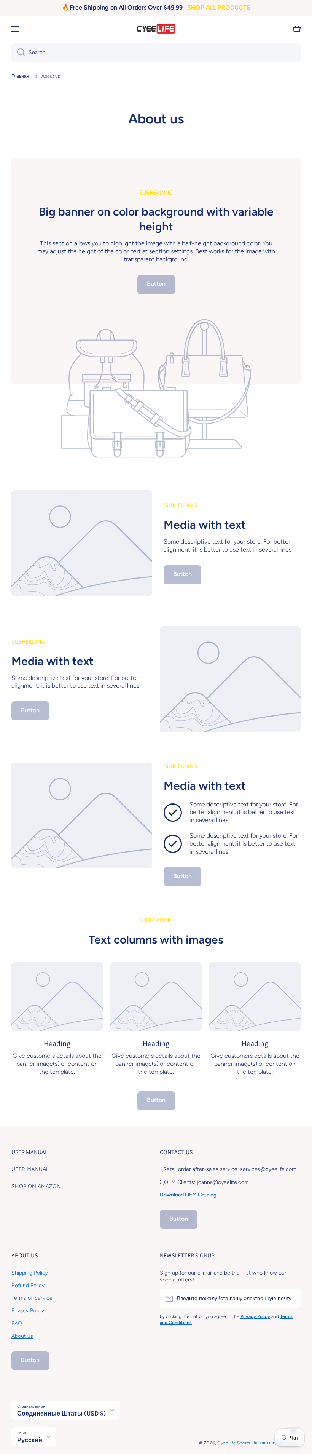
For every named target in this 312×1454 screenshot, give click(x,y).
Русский (29, 1440)
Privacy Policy (27, 1310)
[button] (297, 29)
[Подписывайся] (291, 1298)
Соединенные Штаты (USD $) (61, 1413)
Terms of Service (32, 1298)
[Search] (18, 52)
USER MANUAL (30, 1169)
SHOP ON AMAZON (36, 1186)
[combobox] (156, 52)
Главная (20, 76)
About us (22, 1336)
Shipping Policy (29, 1273)
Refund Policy (28, 1285)
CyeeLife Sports (233, 1443)
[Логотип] (156, 29)
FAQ (16, 1323)
